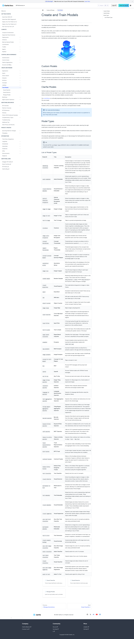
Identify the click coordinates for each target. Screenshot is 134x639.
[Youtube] (97, 614)
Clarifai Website (26, 627)
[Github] (87, 614)
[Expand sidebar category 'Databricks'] (20, 149)
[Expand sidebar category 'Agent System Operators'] (20, 100)
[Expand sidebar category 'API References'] (20, 110)
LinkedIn (85, 627)
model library (47, 98)
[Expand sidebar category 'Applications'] (20, 71)
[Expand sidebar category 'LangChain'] (20, 141)
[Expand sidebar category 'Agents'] (20, 49)
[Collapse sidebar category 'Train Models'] (20, 87)
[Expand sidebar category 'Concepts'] (20, 83)
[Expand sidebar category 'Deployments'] (20, 37)
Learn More (87, 1)
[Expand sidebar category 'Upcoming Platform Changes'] (20, 131)
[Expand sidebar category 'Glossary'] (20, 113)
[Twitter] (90, 614)
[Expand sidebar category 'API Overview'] (20, 106)
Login (113, 5)
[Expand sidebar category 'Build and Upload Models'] (20, 42)
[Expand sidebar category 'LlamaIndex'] (20, 146)
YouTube (55, 629)
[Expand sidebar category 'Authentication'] (20, 58)
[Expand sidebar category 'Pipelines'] (20, 52)
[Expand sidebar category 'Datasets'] (20, 78)
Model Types (106, 15)
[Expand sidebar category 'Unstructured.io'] (20, 153)
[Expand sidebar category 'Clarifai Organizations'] (20, 62)
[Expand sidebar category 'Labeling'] (20, 85)
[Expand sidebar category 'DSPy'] (20, 151)
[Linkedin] (100, 614)
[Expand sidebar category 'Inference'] (20, 40)
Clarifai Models (106, 13)
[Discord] (93, 614)
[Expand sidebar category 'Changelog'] (20, 133)
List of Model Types (108, 17)
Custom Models (107, 11)
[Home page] (43, 10)
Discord (55, 627)
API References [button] (20, 5)
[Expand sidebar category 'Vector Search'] (20, 76)
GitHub (85, 629)
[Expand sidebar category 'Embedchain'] (20, 144)
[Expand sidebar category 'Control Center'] (20, 60)
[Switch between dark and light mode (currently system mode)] (131, 5)
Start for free (123, 5)
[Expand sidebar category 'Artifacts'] (20, 80)
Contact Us (25, 629)
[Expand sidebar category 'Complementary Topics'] (20, 117)
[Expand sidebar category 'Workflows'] (20, 97)
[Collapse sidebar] (11, 617)
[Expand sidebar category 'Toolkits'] (20, 47)
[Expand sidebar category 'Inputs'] (20, 73)
